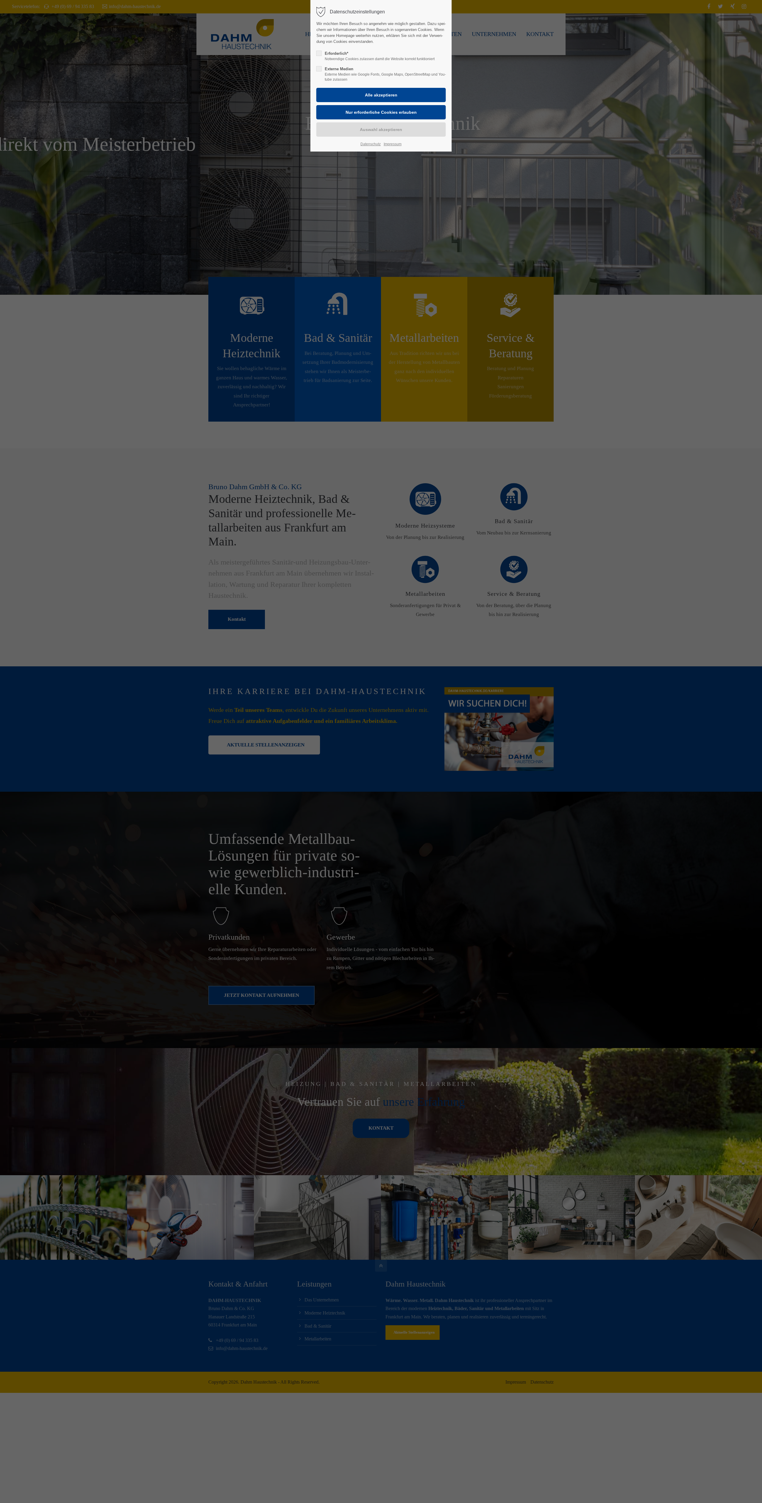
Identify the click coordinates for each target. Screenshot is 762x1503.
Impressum (393, 144)
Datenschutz (370, 144)
